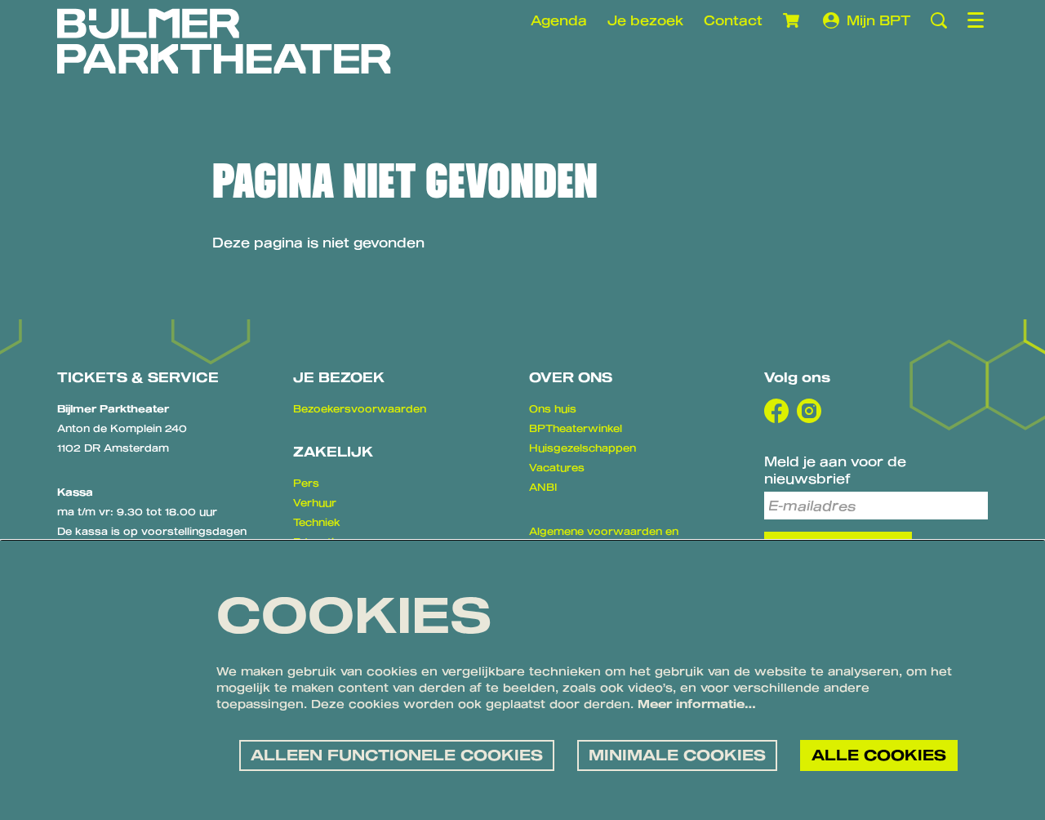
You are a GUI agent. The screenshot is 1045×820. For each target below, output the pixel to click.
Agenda (559, 20)
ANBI (543, 486)
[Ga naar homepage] (224, 41)
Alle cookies (879, 755)
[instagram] (809, 411)
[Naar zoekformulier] (939, 20)
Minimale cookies (677, 755)
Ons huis (552, 408)
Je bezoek (645, 20)
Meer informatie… (697, 704)
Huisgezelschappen (582, 447)
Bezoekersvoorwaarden (359, 408)
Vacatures (557, 467)
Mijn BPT (878, 20)
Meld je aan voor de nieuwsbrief (835, 469)
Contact (733, 20)
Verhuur (314, 502)
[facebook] (776, 411)
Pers (306, 482)
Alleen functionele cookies (397, 755)
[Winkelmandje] (793, 20)
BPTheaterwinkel (575, 428)
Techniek (316, 522)
